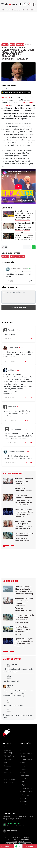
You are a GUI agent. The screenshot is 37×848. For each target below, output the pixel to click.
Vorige (6, 846)
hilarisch (25, 778)
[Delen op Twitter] (29, 247)
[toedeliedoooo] (7, 429)
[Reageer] (31, 338)
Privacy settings (10, 779)
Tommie (11, 330)
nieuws (12, 44)
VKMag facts (9, 756)
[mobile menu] (2, 4)
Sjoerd (10, 686)
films (23, 763)
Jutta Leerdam (27, 788)
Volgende (29, 846)
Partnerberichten (10, 782)
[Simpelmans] (5, 348)
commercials (27, 759)
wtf (23, 782)
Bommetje (16, 10)
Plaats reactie (18, 307)
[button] (25, 4)
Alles (3, 10)
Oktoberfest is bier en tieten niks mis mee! (17, 716)
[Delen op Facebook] (25, 247)
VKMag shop (9, 759)
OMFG (32, 10)
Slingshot (25, 801)
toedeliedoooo (15, 429)
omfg (24, 747)
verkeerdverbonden (19, 268)
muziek (24, 766)
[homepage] (11, 4)
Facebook (8, 766)
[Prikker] (5, 370)
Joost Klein (20, 44)
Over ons (15, 839)
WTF (8, 10)
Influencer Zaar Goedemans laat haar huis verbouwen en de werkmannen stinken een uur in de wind (24, 500)
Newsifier (21, 841)
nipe (9, 676)
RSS (5, 763)
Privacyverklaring (24, 837)
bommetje (26, 750)
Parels (24, 805)
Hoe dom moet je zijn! (11, 681)
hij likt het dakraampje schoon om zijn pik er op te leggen (18, 670)
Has (8, 700)
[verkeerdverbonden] (8, 269)
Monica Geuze (27, 792)
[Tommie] (5, 330)
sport (24, 769)
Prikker (11, 370)
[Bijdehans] (5, 407)
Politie (24, 785)
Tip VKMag (12, 831)
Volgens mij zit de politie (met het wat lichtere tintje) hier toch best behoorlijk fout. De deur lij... (18, 693)
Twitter (6, 769)
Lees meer (9, 546)
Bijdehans (12, 407)
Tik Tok (6, 776)
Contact (7, 747)
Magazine (5, 44)
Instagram (8, 772)
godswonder (12, 664)
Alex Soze (25, 795)
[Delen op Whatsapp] (34, 247)
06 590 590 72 (13, 824)
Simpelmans (13, 348)
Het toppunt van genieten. (13, 705)
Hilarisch (25, 10)
